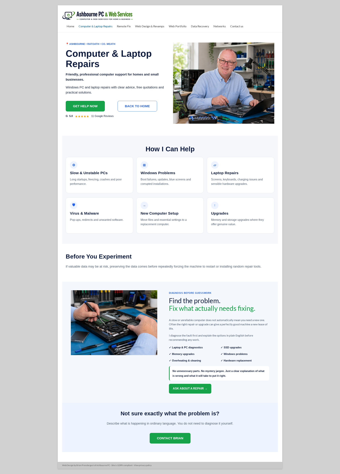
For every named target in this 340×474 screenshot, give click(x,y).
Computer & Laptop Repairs (95, 26)
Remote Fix (124, 26)
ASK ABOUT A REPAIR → (190, 388)
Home (70, 26)
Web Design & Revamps (149, 26)
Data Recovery (200, 26)
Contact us (236, 26)
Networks (219, 26)
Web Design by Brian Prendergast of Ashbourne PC (86, 465)
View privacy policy (143, 465)
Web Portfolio (177, 26)
